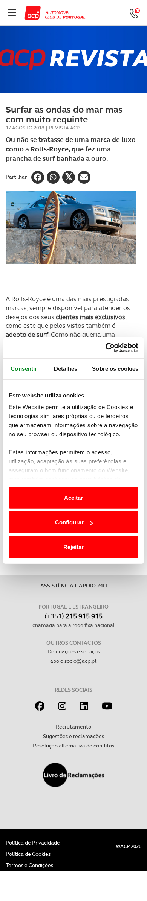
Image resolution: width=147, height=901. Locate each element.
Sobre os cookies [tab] (115, 368)
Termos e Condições (29, 865)
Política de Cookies (28, 854)
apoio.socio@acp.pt (73, 660)
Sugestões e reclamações (73, 736)
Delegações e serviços (73, 651)
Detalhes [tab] (65, 368)
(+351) (73, 616)
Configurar (69, 522)
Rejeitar (73, 546)
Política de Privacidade (33, 842)
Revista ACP (64, 128)
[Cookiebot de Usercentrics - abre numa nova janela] (105, 348)
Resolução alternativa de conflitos (73, 745)
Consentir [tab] (24, 368)
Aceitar (73, 497)
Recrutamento (73, 726)
